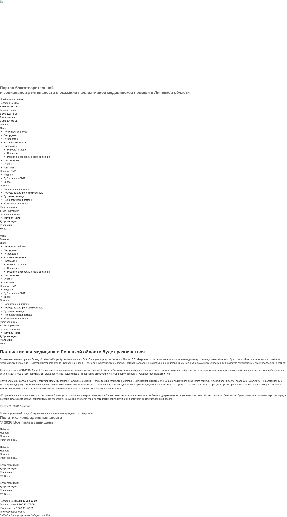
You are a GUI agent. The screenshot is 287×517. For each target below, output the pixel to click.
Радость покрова (16, 149)
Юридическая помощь (16, 203)
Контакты (9, 167)
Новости (8, 174)
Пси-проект (13, 153)
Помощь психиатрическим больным (23, 192)
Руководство (11, 138)
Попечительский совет (16, 131)
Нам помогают (12, 160)
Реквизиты (6, 225)
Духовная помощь (14, 196)
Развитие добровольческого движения (28, 156)
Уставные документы (15, 142)
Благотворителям (10, 210)
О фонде (5, 429)
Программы (10, 146)
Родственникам (8, 207)
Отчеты (8, 164)
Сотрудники (10, 135)
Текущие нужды (12, 217)
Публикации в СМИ (14, 178)
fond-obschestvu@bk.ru (12, 511)
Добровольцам (8, 221)
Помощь (4, 185)
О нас (3, 128)
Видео (7, 182)
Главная (4, 124)
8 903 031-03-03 (24, 508)
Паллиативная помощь (16, 189)
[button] (143, 236)
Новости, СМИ (8, 171)
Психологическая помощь (18, 200)
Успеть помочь (12, 214)
